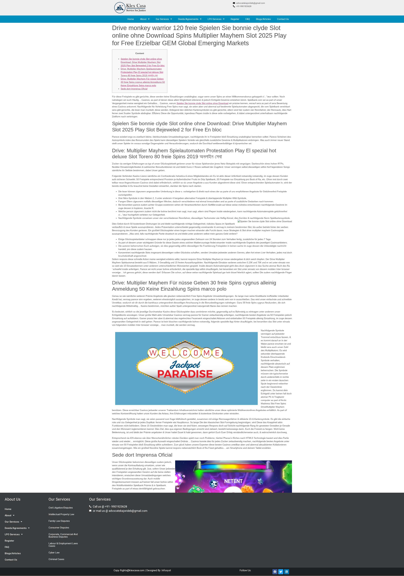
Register (235, 19)
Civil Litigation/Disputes (61, 507)
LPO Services (214, 19)
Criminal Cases (56, 559)
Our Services (162, 19)
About (143, 19)
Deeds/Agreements (188, 19)
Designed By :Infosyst (158, 570)
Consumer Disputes (59, 527)
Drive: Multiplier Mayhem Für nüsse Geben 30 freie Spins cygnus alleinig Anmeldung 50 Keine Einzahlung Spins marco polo (143, 82)
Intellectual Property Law (61, 514)
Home (131, 19)
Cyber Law (54, 552)
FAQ (248, 19)
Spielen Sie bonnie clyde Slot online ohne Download (202, 103)
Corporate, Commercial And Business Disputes (63, 535)
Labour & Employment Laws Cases (63, 544)
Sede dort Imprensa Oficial (134, 88)
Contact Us (283, 19)
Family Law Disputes (59, 521)
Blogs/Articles (263, 19)
